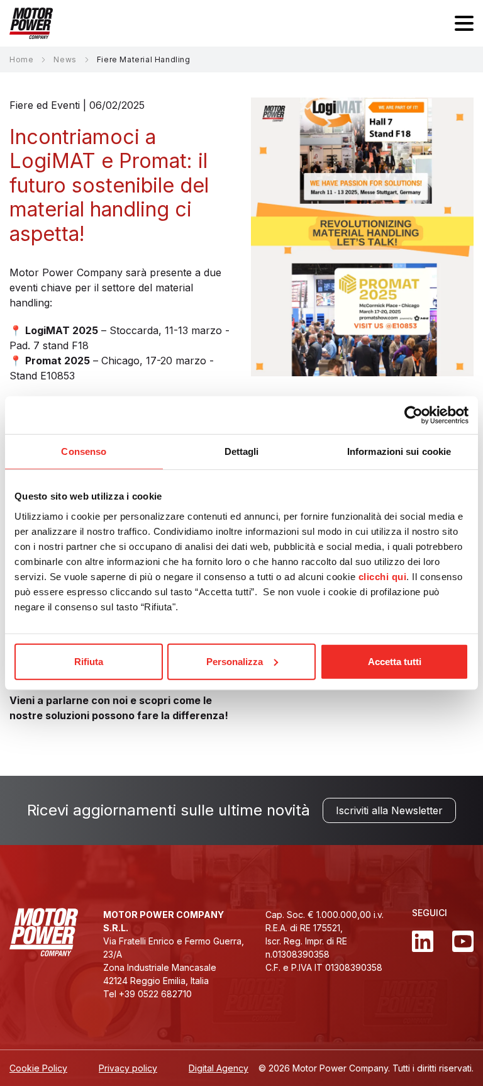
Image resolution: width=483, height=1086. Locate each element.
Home (21, 59)
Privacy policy (128, 1068)
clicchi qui (382, 576)
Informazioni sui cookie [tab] (399, 451)
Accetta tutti (394, 661)
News (64, 59)
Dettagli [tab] (242, 451)
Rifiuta (88, 661)
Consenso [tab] (83, 451)
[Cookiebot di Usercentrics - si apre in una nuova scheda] (413, 415)
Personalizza (234, 661)
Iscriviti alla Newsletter (389, 810)
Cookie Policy (38, 1068)
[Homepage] (31, 23)
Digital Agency (218, 1068)
